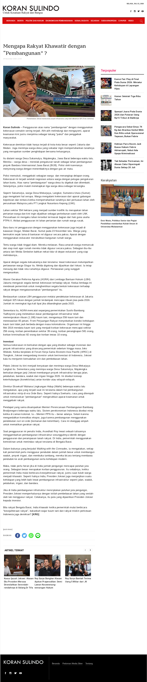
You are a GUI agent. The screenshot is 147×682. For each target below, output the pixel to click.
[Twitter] (138, 11)
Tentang (89, 663)
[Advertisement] (49, 623)
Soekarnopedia (109, 21)
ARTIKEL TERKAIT (14, 550)
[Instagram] (135, 11)
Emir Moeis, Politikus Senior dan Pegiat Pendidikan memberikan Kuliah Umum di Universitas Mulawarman (119, 224)
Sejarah (95, 21)
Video (131, 21)
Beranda (10, 21)
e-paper (122, 21)
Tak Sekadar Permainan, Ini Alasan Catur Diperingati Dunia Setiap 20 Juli (128, 164)
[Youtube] (142, 11)
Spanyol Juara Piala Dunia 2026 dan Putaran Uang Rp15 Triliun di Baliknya (128, 114)
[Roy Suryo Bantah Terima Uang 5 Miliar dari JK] (80, 565)
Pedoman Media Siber (72, 663)
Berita (20, 21)
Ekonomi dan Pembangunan (59, 21)
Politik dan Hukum (35, 21)
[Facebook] (131, 11)
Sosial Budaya (82, 21)
